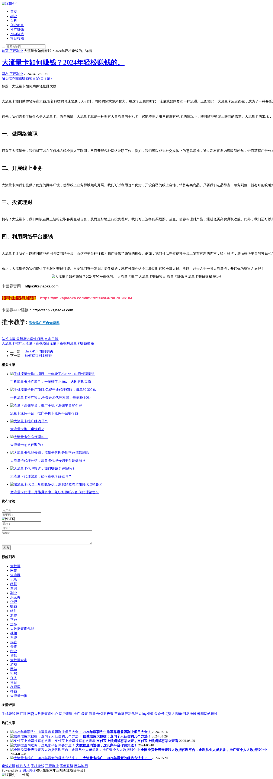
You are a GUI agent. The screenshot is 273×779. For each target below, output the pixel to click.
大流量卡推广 (12, 343)
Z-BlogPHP (27, 770)
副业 (13, 16)
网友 (5, 74)
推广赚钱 (17, 29)
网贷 (13, 570)
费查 (13, 646)
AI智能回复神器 (184, 714)
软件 (13, 611)
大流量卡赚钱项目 (35, 343)
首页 (13, 11)
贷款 (13, 655)
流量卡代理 (97, 714)
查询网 (15, 575)
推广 (76, 714)
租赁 (13, 584)
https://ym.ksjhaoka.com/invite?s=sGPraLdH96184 (86, 298)
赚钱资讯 (8, 766)
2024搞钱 (17, 34)
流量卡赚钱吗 (59, 343)
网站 (13, 669)
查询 (13, 588)
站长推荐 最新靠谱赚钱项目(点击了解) (30, 339)
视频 (13, 633)
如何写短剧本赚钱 (38, 356)
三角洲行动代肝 (126, 714)
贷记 (13, 602)
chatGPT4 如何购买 (39, 351)
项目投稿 (17, 38)
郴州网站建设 (207, 714)
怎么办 (15, 597)
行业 (13, 651)
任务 (13, 678)
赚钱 (13, 606)
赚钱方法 (23, 766)
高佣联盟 (66, 766)
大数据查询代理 (22, 628)
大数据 (15, 566)
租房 (13, 673)
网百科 (21, 714)
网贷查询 (66, 714)
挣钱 (13, 691)
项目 (13, 682)
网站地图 (81, 766)
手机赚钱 (8, 714)
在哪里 (15, 687)
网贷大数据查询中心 (42, 714)
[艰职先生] (10, 4)
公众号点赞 (162, 714)
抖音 (13, 642)
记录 (13, 579)
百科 (13, 20)
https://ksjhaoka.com (41, 286)
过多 (13, 624)
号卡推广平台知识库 (44, 323)
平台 (13, 620)
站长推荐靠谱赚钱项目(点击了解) (27, 78)
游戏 (13, 664)
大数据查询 (18, 660)
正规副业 (16, 51)
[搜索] (3, 47)
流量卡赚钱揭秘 (82, 343)
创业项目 (17, 25)
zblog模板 (146, 714)
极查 (84, 714)
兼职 (13, 615)
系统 (13, 637)
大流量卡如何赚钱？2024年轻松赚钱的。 (63, 62)
